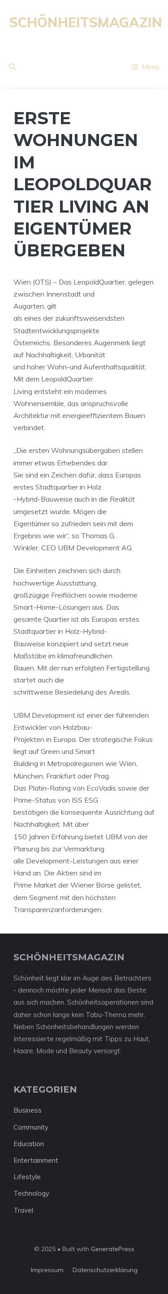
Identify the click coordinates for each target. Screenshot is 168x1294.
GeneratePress (112, 1249)
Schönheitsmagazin (85, 22)
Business (27, 1110)
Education (28, 1143)
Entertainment (35, 1160)
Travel (23, 1210)
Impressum (47, 1270)
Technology (31, 1193)
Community (30, 1127)
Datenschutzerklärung (105, 1270)
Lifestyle (27, 1177)
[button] (12, 67)
